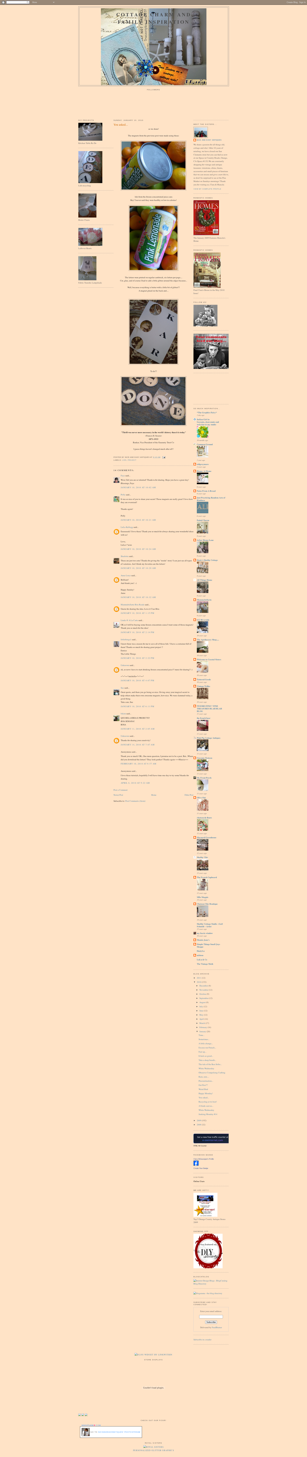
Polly (123, 494)
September (204, 998)
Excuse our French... (207, 1047)
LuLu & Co (202, 959)
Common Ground (205, 444)
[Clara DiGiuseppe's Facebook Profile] (196, 1164)
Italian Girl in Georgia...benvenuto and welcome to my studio (208, 422)
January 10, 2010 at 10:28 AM (138, 568)
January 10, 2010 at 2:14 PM (137, 632)
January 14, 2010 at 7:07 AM (138, 744)
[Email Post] (163, 457)
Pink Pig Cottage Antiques (208, 737)
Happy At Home (204, 470)
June (201, 1010)
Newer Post (118, 794)
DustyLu (201, 950)
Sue (122, 687)
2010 (199, 982)
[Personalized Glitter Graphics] (153, 1446)
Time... (202, 1035)
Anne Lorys (126, 575)
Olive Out (201, 797)
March (202, 1023)
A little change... (206, 1043)
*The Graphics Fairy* (207, 412)
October (203, 994)
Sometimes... (204, 1039)
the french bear (203, 717)
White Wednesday (206, 1068)
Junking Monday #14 (208, 1114)
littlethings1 (126, 639)
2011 (199, 977)
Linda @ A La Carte (129, 620)
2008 (199, 1124)
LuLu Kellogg (127, 527)
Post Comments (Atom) (135, 800)
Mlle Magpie (202, 897)
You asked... (121, 124)
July (201, 1006)
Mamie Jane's (203, 939)
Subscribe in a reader (202, 1339)
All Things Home (204, 579)
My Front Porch (204, 777)
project (132, 460)
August (202, 1002)
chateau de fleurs (204, 817)
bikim (123, 713)
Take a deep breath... (207, 1060)
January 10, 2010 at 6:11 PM (137, 706)
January (203, 1031)
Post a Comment (121, 789)
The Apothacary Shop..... (208, 639)
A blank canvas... (206, 1105)
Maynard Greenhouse (206, 837)
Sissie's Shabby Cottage (207, 559)
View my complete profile (207, 189)
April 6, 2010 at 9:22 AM (135, 782)
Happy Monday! (206, 1093)
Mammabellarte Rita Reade (132, 604)
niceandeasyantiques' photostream (119, 1432)
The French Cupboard (207, 877)
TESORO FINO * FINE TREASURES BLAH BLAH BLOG (209, 708)
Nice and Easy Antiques (209, 140)
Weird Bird (203, 1089)
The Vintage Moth (205, 963)
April (201, 1018)
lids (124, 460)
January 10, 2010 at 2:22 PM (137, 658)
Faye (123, 475)
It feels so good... (206, 1055)
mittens (200, 955)
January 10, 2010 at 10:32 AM (138, 597)
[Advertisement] (207, 388)
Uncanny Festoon (204, 757)
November (204, 989)
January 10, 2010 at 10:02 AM (138, 487)
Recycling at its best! (208, 1101)
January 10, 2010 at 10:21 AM (138, 519)
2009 (199, 1120)
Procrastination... (206, 1080)
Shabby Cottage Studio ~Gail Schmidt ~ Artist (210, 925)
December (204, 985)
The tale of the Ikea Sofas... (210, 1064)
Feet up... (202, 1051)
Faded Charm (203, 520)
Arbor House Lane (205, 539)
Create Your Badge (200, 1168)
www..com (91, 1425)
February (203, 1027)
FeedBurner (217, 1327)
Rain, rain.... (204, 1076)
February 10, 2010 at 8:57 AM (138, 763)
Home (153, 794)
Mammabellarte (204, 599)
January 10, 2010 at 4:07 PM (137, 680)
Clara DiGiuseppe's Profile (203, 1159)
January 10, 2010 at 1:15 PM (137, 613)
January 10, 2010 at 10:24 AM (138, 549)
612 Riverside (203, 619)
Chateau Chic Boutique (207, 903)
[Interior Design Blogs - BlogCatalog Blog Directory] (211, 1283)
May (201, 1014)
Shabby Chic (202, 857)
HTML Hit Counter (200, 1146)
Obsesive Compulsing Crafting (212, 1072)
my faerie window (205, 933)
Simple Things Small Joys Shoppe (208, 945)
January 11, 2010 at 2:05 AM (138, 728)
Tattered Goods (204, 679)
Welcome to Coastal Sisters (209, 659)
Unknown (125, 665)
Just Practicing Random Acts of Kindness (211, 499)
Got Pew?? (203, 1085)
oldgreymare (203, 464)
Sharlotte (125, 556)
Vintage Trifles (203, 686)
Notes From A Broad (206, 490)
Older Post (189, 794)
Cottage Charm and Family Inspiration (153, 18)
